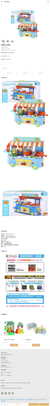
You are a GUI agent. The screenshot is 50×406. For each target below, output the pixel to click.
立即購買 (39, 404)
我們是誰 (3, 388)
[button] (48, 333)
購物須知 (3, 382)
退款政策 (11, 382)
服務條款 (24, 382)
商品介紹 (9, 73)
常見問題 (16, 382)
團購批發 (11, 388)
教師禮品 (20, 388)
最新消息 (7, 388)
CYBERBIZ (3, 401)
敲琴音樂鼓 (28, 339)
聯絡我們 (28, 382)
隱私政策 (20, 382)
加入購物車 (17, 404)
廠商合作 (16, 388)
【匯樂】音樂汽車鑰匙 (9, 339)
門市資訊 (7, 382)
